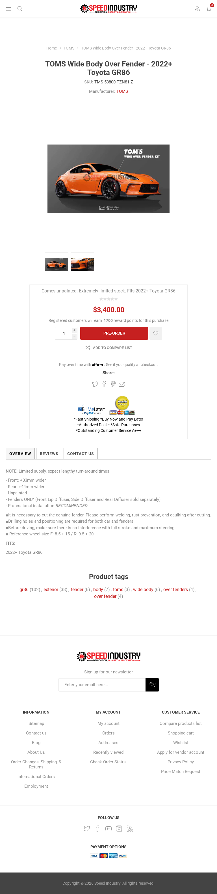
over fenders (175, 589)
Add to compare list (112, 348)
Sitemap (36, 723)
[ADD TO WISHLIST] (155, 333)
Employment (36, 786)
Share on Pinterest (113, 384)
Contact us (36, 733)
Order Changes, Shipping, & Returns (36, 764)
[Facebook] (97, 828)
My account (108, 723)
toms (118, 589)
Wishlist (180, 742)
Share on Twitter (95, 384)
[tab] (20, 454)
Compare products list (181, 723)
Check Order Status (108, 761)
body (98, 589)
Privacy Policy (181, 761)
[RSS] (129, 828)
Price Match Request (180, 771)
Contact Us (80, 453)
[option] (57, 264)
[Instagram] (119, 828)
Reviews (49, 453)
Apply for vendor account (180, 752)
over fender (105, 596)
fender (77, 589)
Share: (109, 372)
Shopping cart (181, 733)
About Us (36, 752)
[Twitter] (87, 828)
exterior (51, 589)
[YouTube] (108, 828)
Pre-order (114, 333)
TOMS (122, 91)
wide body (143, 589)
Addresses (108, 742)
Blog (36, 742)
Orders (108, 733)
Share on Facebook (104, 384)
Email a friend (122, 384)
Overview (20, 453)
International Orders (36, 776)
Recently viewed (108, 752)
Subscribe (152, 684)
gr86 (24, 589)
